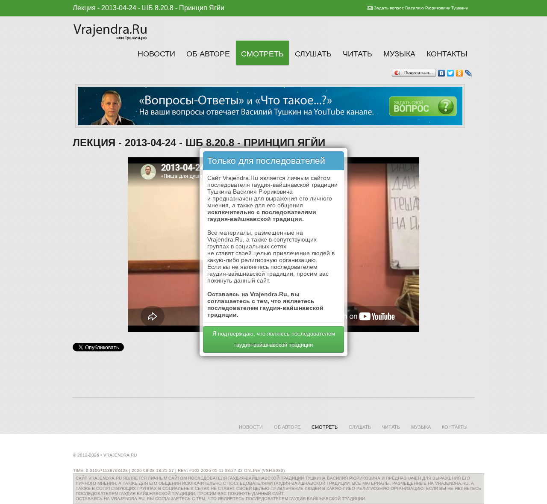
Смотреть (262, 54)
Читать (357, 54)
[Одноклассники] (459, 73)
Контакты (447, 54)
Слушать (313, 54)
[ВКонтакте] (441, 73)
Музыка (399, 54)
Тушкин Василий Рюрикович (111, 31)
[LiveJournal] (468, 73)
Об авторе (208, 54)
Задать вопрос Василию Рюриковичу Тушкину (421, 8)
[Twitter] (450, 73)
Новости (156, 54)
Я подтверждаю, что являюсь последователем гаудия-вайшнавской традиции (273, 339)
